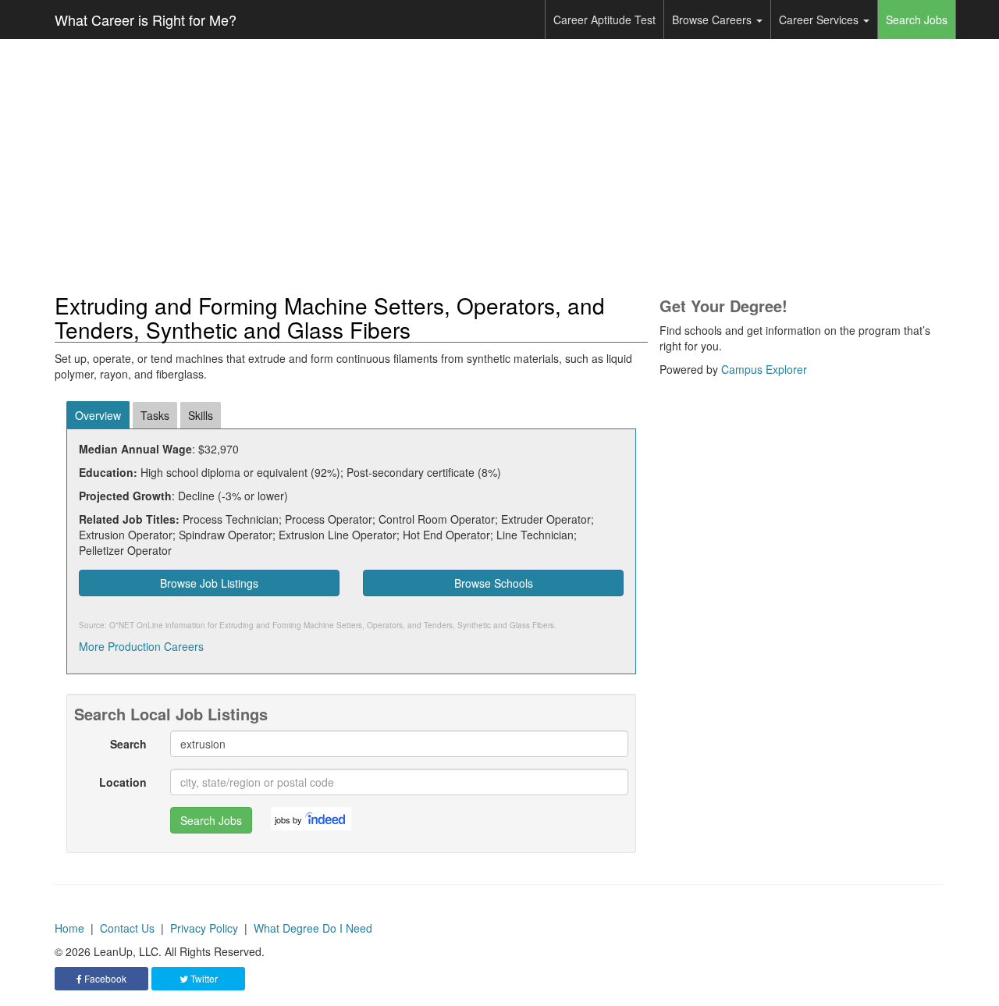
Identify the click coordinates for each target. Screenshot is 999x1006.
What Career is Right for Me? (145, 19)
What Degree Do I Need (313, 928)
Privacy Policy (204, 928)
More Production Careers (141, 646)
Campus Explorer (764, 369)
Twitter (203, 978)
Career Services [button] (820, 19)
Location (123, 782)
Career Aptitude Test (604, 19)
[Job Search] (326, 818)
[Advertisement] (499, 166)
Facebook (104, 978)
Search (128, 744)
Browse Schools (493, 583)
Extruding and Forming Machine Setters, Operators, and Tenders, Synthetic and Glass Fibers (386, 625)
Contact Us (127, 928)
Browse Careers (713, 19)
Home (69, 928)
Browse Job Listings (209, 583)
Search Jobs (916, 19)
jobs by (288, 819)
